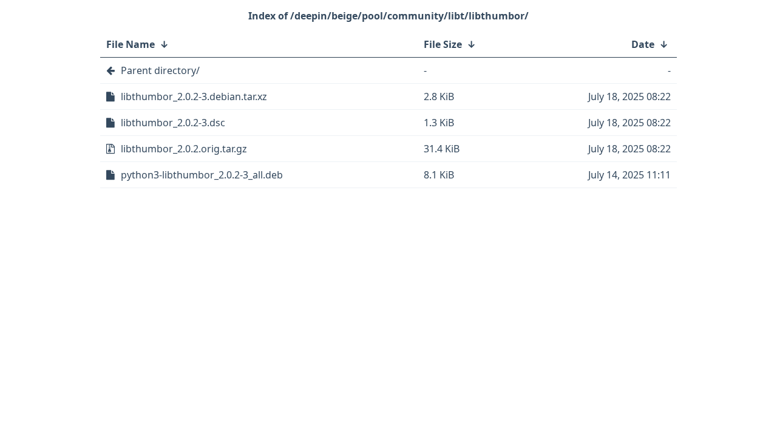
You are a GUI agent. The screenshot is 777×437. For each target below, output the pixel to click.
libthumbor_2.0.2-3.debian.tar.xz (194, 96)
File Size (443, 44)
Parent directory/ (160, 70)
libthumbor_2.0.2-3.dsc (173, 122)
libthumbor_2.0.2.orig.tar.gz (184, 148)
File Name (130, 44)
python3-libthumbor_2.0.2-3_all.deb (202, 174)
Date (642, 44)
